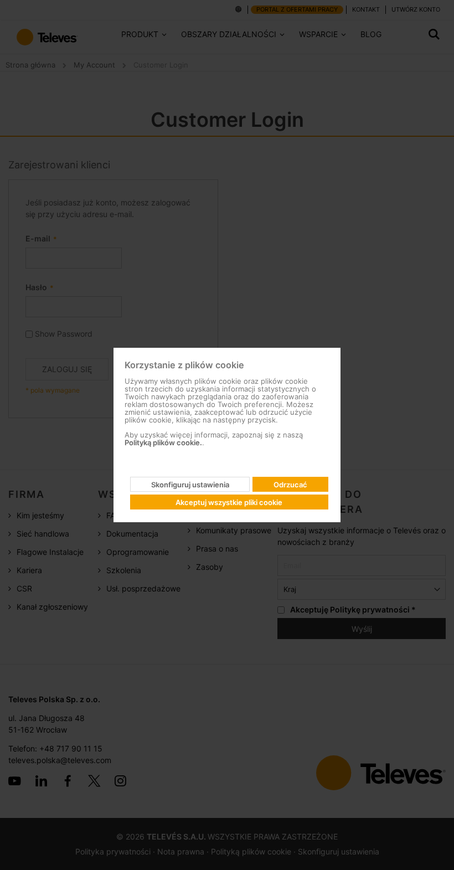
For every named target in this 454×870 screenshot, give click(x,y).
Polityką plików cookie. (163, 442)
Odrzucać (290, 484)
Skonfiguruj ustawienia (190, 484)
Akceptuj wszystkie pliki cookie (229, 502)
